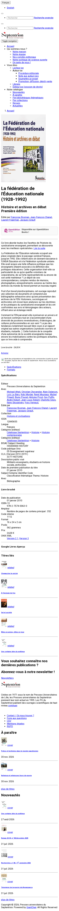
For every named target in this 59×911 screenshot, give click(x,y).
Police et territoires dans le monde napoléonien (19, 751)
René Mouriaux (41, 394)
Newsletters (7, 678)
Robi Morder (27, 394)
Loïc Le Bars (13, 394)
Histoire (35, 432)
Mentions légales (15, 723)
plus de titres (7, 789)
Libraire (16, 84)
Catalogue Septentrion (18, 432)
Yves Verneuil (31, 402)
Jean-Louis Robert (30, 400)
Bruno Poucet (21, 397)
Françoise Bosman (20, 217)
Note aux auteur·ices (28, 76)
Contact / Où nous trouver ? (20, 715)
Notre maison (19, 51)
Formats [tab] (11, 369)
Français (5, 3)
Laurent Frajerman (10, 220)
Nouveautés (19, 92)
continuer (12, 705)
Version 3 (24, 538)
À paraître (17, 95)
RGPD (10, 726)
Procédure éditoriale (28, 73)
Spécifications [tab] (14, 367)
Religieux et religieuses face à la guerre (16, 775)
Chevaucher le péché (9, 573)
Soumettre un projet (28, 78)
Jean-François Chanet (41, 217)
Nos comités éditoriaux (24, 57)
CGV (9, 721)
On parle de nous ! (22, 62)
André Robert (13, 400)
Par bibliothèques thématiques (28, 97)
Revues (16, 103)
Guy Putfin (49, 397)
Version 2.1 (12, 538)
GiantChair (31, 907)
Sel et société (6, 612)
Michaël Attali (13, 391)
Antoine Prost (36, 397)
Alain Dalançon (50, 391)
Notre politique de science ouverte (30, 59)
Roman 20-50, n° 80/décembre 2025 (14, 838)
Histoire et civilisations (18, 416)
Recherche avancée (43, 17)
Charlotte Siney (48, 400)
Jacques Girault (27, 220)
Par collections (20, 100)
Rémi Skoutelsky (15, 402)
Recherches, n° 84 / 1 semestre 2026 (16, 863)
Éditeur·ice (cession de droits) (28, 86)
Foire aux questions (17, 718)
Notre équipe (19, 54)
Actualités (18, 105)
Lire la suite (39, 248)
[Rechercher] (2, 13)
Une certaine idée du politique (13, 652)
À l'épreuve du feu (8, 593)
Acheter (4, 353)
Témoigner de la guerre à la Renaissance (17, 887)
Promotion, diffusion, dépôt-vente (35, 81)
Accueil (10, 46)
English (10, 7)
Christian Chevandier (31, 391)
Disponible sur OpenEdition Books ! (35, 230)
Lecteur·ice (18, 68)
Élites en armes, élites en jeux (12, 632)
